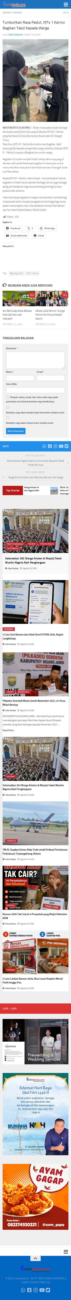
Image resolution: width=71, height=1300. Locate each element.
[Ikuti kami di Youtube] (61, 446)
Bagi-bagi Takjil (16, 273)
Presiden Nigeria (47, 544)
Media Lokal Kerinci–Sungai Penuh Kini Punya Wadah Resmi (50, 314)
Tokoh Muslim (12, 548)
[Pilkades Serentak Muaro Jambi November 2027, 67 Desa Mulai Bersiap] (35, 674)
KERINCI (17, 12)
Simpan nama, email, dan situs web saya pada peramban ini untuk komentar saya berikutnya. (32, 399)
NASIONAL (8, 629)
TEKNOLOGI (11, 841)
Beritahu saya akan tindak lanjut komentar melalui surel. (35, 412)
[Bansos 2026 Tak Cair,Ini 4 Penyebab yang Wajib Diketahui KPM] (35, 888)
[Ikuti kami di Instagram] (55, 446)
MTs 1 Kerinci (32, 273)
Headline (32, 544)
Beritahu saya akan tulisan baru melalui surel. (30, 422)
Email (40, 371)
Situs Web (11, 384)
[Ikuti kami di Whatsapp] (44, 446)
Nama (10, 371)
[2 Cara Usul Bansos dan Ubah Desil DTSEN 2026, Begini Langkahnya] (35, 602)
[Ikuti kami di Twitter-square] (66, 446)
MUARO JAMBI (23, 692)
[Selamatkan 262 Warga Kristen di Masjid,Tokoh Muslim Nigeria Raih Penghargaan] (35, 531)
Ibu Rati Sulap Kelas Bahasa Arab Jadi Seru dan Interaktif (17, 314)
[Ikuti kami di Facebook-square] (50, 446)
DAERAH (7, 12)
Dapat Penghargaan (15, 544)
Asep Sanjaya (15, 34)
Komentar (12, 348)
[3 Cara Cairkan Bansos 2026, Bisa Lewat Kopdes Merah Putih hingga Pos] (35, 952)
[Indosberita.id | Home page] (18, 4)
